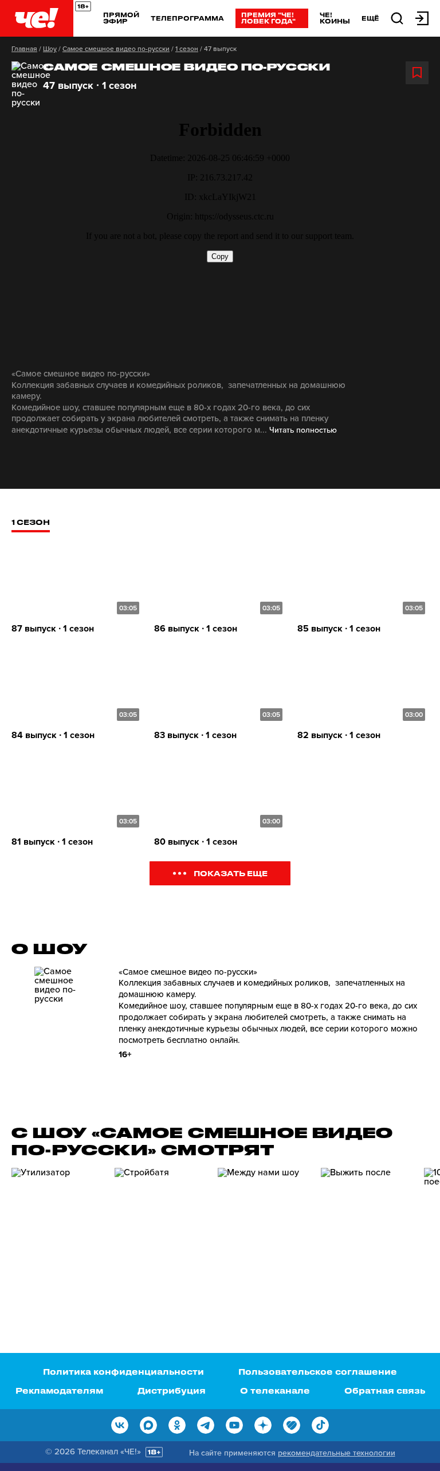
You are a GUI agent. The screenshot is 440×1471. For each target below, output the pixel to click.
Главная (24, 49)
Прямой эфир (121, 18)
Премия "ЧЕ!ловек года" (268, 18)
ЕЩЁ (370, 18)
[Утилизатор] (57, 1233)
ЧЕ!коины (335, 18)
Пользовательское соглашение (317, 1371)
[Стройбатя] (160, 1233)
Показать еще (231, 873)
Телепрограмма (187, 18)
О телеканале (275, 1390)
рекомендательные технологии (336, 1453)
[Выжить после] (366, 1233)
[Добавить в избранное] (417, 72)
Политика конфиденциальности (123, 1371)
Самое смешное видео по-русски (116, 49)
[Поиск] (397, 17)
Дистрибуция (172, 1390)
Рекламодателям (59, 1390)
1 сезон (186, 49)
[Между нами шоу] (263, 1233)
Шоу (50, 49)
